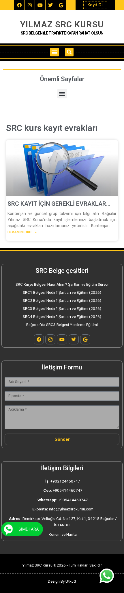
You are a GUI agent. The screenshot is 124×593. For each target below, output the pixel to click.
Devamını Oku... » (22, 232)
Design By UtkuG (62, 581)
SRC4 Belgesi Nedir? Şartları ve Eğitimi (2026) (62, 316)
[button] (54, 52)
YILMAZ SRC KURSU (62, 24)
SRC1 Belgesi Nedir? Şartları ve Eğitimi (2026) (62, 292)
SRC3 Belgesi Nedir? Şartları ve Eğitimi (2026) (62, 308)
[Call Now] (8, 529)
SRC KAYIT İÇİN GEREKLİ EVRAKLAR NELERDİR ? (56, 204)
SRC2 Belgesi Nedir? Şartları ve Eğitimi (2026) (62, 300)
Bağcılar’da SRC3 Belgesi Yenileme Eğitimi (62, 324)
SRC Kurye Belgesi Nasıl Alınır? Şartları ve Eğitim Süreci (62, 284)
